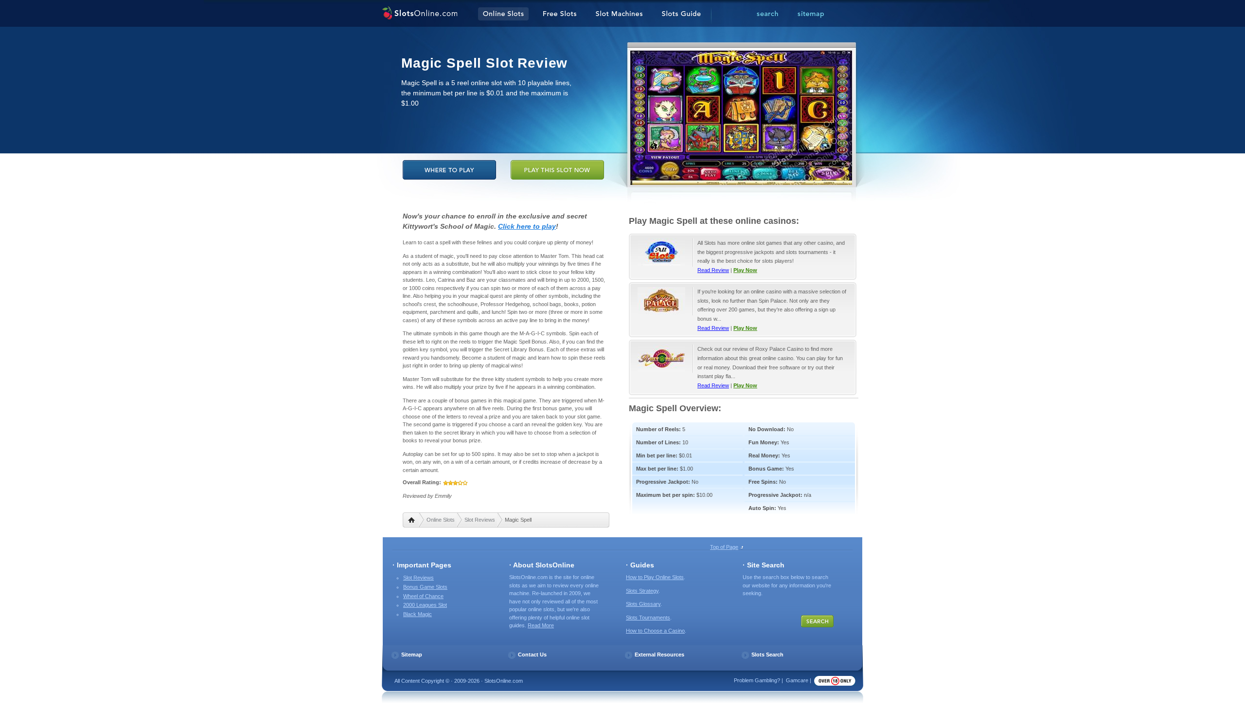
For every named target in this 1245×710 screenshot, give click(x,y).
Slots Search (767, 654)
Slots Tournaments (648, 617)
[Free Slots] (559, 14)
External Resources (659, 654)
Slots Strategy (642, 591)
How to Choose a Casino (655, 631)
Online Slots (441, 520)
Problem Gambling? (757, 680)
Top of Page (724, 547)
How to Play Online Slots (655, 577)
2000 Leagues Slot (425, 605)
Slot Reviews (479, 520)
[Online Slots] (419, 14)
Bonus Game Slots (425, 587)
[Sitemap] (811, 14)
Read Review (713, 270)
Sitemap (411, 654)
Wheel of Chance (423, 596)
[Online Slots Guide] (681, 14)
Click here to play (527, 226)
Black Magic (417, 614)
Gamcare (797, 680)
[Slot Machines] (619, 14)
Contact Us (532, 654)
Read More (541, 625)
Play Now (745, 270)
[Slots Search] (767, 14)
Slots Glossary (643, 604)
